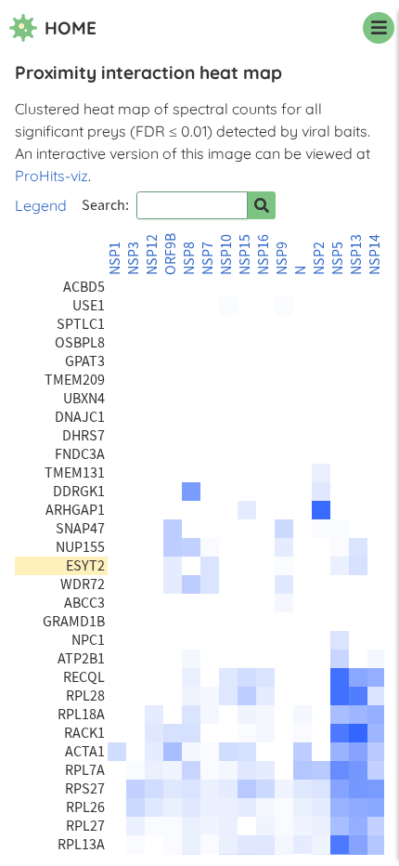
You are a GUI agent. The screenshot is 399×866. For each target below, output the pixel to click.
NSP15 (245, 254)
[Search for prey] (262, 205)
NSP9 (282, 258)
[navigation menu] (378, 28)
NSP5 (337, 258)
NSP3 (133, 258)
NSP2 (319, 258)
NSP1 (115, 258)
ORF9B (170, 254)
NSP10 (226, 254)
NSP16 (263, 254)
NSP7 (208, 258)
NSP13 (356, 254)
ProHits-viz (51, 175)
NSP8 (189, 258)
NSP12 (152, 254)
